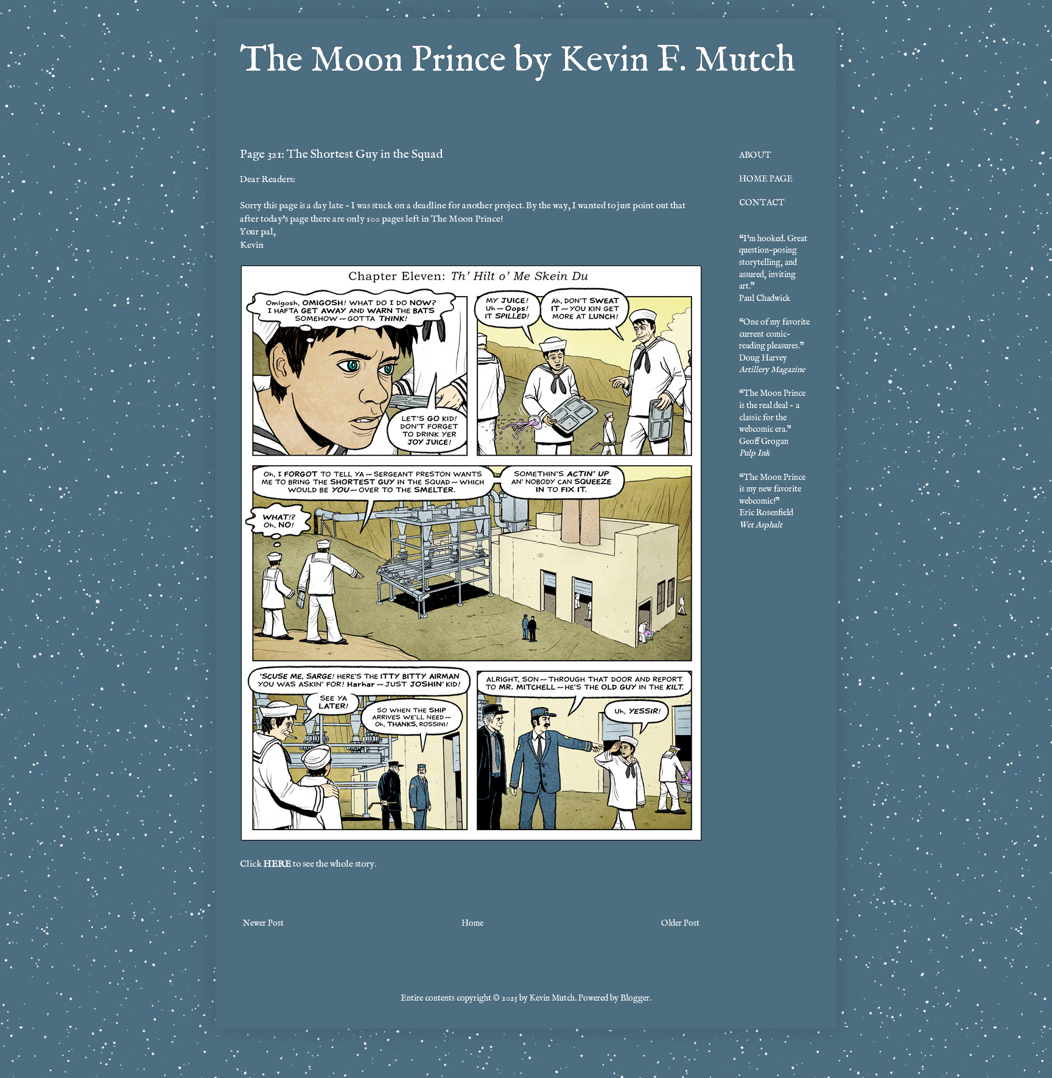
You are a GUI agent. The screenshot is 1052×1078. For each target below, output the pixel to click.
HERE (277, 864)
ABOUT (755, 155)
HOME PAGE (766, 179)
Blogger (635, 998)
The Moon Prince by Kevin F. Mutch (517, 61)
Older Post (680, 923)
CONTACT (762, 202)
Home (472, 923)
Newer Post (263, 923)
